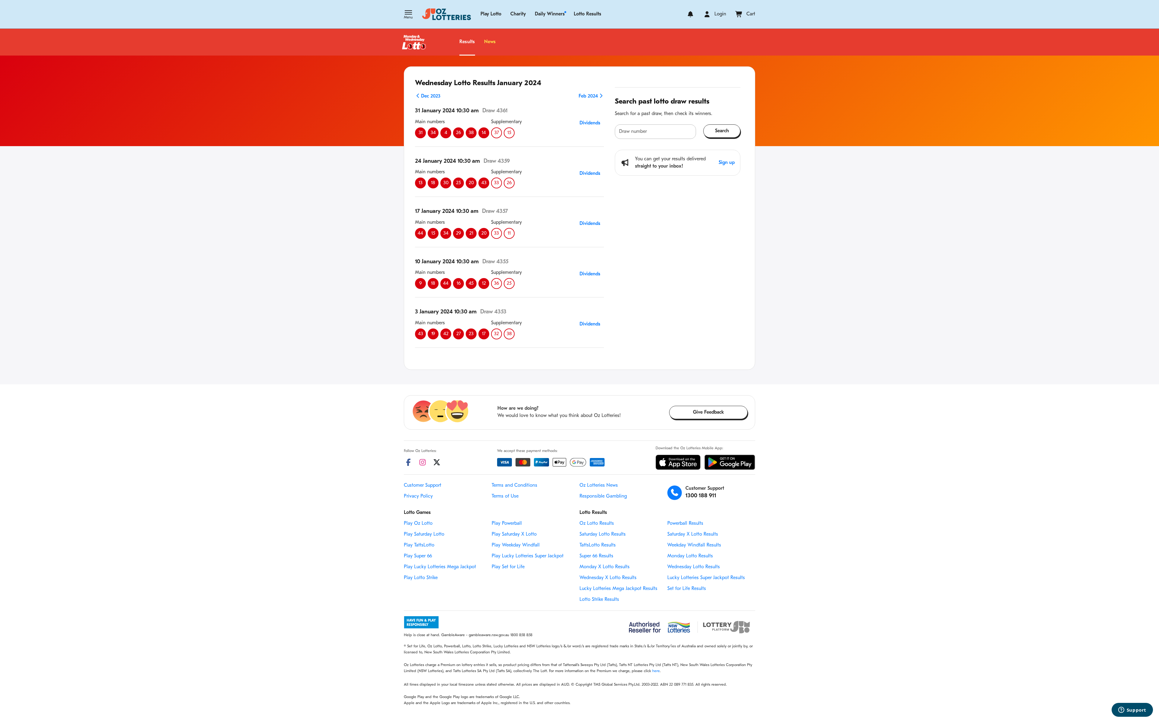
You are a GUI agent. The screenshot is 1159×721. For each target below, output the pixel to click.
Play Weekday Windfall (516, 545)
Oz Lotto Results (597, 523)
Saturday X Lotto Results (692, 534)
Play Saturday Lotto (424, 534)
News (490, 42)
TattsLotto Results (598, 545)
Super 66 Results (596, 556)
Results (467, 42)
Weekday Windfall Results (694, 545)
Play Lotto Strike (421, 577)
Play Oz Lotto (418, 523)
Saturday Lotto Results (603, 534)
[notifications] (690, 14)
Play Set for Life (508, 567)
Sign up (727, 162)
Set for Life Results (686, 588)
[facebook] (408, 462)
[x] (436, 462)
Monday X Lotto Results (605, 567)
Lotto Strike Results (599, 599)
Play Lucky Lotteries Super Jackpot (528, 556)
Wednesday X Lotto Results (608, 577)
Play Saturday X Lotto (514, 534)
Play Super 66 (418, 556)
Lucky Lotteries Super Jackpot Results (706, 577)
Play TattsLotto (419, 545)
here (656, 671)
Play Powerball (507, 523)
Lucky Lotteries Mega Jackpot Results (618, 588)
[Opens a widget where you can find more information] (1132, 710)
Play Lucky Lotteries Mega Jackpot (440, 567)
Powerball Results (685, 523)
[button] (408, 15)
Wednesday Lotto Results (693, 567)
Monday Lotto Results (690, 556)
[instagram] (422, 462)
